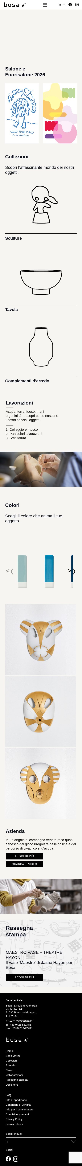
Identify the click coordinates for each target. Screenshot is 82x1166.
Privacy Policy (14, 1119)
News (9, 1070)
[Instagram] (77, 5)
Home (9, 1050)
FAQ (8, 1095)
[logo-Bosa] (14, 5)
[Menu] (45, 5)
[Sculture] (41, 208)
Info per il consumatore (20, 1109)
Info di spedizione (16, 1099)
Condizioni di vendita (18, 1104)
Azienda (10, 1065)
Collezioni (11, 1060)
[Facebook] (70, 4)
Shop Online (13, 1055)
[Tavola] (41, 280)
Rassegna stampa (17, 1079)
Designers (12, 1084)
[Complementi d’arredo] (41, 351)
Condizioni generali (17, 1114)
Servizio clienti (14, 1124)
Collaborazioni (14, 1074)
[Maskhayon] (40, 606)
